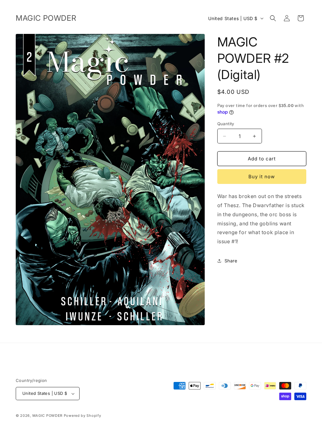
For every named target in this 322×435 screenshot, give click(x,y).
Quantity (225, 123)
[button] (273, 18)
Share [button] (231, 260)
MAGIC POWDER (47, 415)
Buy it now (261, 177)
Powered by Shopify (82, 415)
